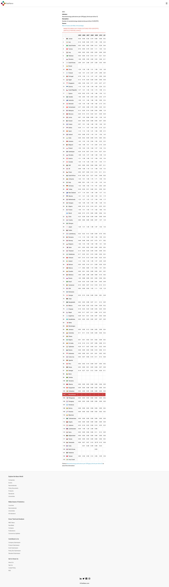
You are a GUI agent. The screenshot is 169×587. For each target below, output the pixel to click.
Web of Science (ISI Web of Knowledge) (73, 25)
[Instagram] (89, 579)
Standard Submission (14, 553)
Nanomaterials (12, 485)
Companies (11, 480)
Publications (11, 531)
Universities (11, 496)
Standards (11, 493)
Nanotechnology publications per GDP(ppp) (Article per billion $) (84, 463)
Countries (11, 505)
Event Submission (13, 548)
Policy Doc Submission (14, 550)
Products (10, 491)
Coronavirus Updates (14, 533)
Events (10, 483)
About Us (10, 562)
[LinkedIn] (81, 579)
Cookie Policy (12, 568)
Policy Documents (13, 488)
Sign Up (10, 565)
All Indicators (12, 513)
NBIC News (11, 522)
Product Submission (13, 545)
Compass (11, 528)
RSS (9, 570)
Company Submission (14, 542)
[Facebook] (87, 579)
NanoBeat (11, 525)
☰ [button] (167, 3)
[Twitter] (84, 579)
